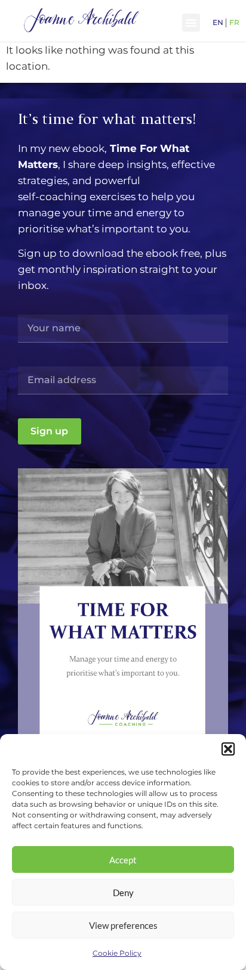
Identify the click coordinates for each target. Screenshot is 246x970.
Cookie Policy (117, 953)
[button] (228, 749)
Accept (123, 859)
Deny (123, 892)
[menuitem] (218, 22)
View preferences (123, 925)
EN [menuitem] (218, 21)
